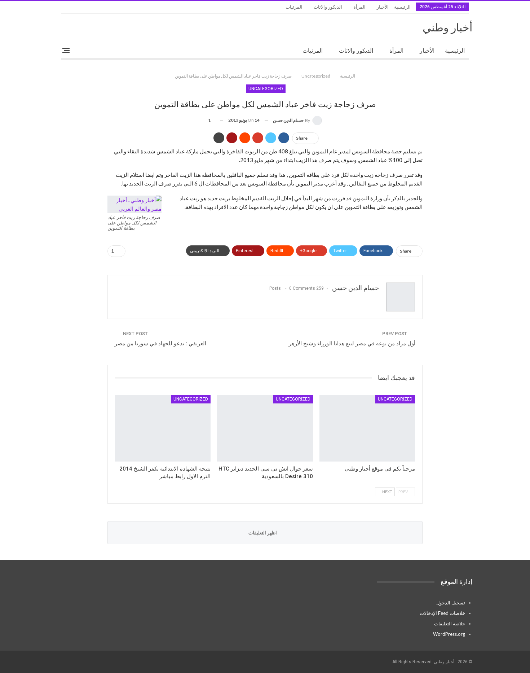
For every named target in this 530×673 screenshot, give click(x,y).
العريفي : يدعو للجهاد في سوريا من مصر (160, 343)
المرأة (359, 7)
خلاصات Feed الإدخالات (442, 613)
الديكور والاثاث (328, 7)
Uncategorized (265, 88)
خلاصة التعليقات (449, 623)
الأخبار (383, 7)
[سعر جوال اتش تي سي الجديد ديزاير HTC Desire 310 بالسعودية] (265, 428)
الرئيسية (402, 7)
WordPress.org (449, 634)
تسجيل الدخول (450, 603)
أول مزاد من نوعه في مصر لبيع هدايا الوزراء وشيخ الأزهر (352, 343)
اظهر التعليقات (263, 533)
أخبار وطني (447, 27)
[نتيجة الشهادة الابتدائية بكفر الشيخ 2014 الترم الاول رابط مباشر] (163, 428)
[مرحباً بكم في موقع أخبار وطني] (367, 428)
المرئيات (294, 7)
